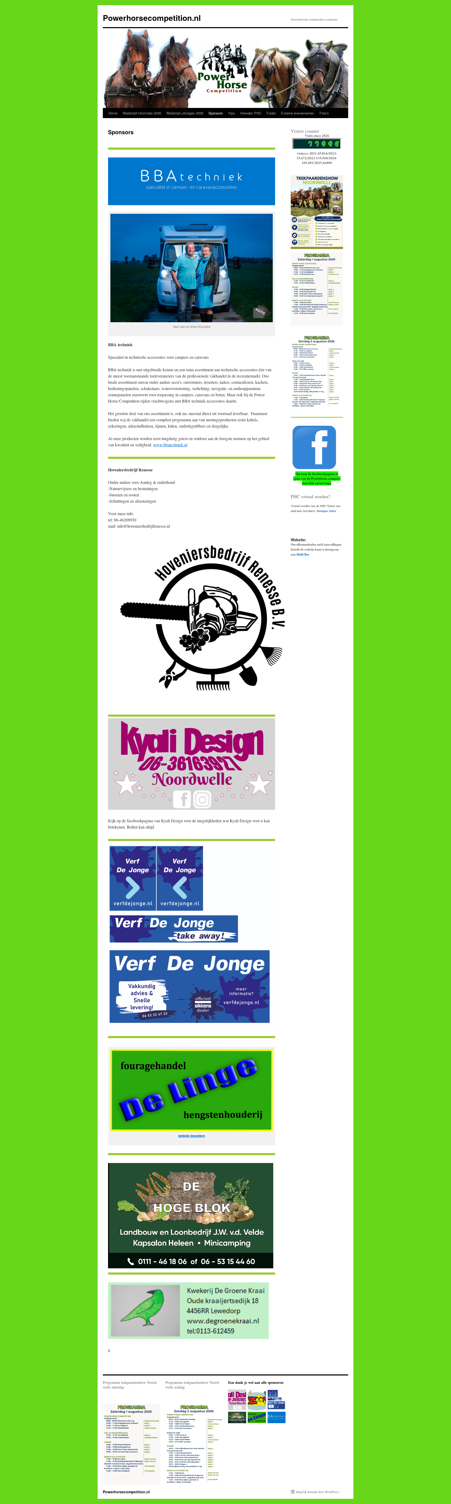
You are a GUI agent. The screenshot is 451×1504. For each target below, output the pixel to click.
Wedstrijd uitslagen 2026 (184, 113)
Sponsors (216, 113)
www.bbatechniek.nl (170, 444)
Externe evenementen (297, 113)
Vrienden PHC (250, 113)
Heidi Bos (302, 554)
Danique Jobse (326, 511)
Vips (231, 113)
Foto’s (324, 113)
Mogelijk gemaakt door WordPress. (318, 1492)
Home (113, 113)
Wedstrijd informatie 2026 (142, 113)
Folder (271, 113)
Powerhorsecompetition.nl (152, 17)
